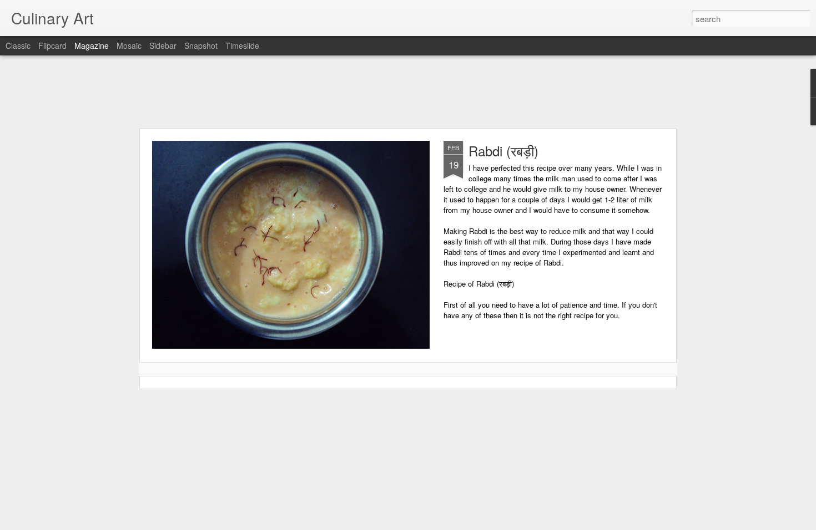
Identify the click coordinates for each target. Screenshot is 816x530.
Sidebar (163, 45)
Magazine (91, 45)
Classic (18, 45)
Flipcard (52, 45)
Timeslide (242, 45)
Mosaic (129, 45)
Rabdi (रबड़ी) (503, 150)
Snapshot (201, 45)
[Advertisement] (408, 91)
